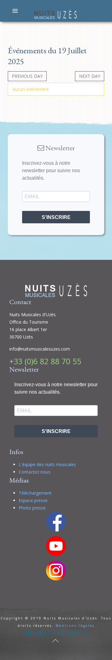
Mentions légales (75, 625)
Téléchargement (35, 493)
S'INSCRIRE (56, 217)
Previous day (27, 76)
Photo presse (32, 508)
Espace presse (33, 500)
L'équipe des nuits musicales (47, 464)
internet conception (56, 633)
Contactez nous (34, 472)
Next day (89, 76)
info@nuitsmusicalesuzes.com (39, 349)
